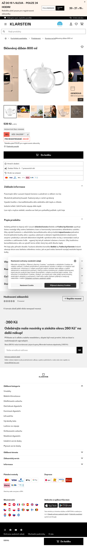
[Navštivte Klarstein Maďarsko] (9, 509)
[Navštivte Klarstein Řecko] (18, 515)
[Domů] (8, 38)
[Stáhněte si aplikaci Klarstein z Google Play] (65, 505)
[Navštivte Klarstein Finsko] (32, 509)
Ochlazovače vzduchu (13, 431)
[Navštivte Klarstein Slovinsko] (14, 515)
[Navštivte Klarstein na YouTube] (15, 530)
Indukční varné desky (13, 441)
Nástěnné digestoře (12, 436)
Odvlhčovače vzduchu (13, 401)
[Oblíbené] (76, 24)
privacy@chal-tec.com (12, 362)
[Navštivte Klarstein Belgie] (36, 509)
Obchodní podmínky (36, 534)
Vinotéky (7, 391)
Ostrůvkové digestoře (13, 406)
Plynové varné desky (12, 446)
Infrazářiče (8, 416)
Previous (7, 78)
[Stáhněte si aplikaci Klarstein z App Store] (51, 505)
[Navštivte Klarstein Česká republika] (5, 509)
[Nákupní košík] (81, 24)
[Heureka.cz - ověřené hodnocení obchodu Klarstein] (60, 24)
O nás (51, 534)
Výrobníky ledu (10, 421)
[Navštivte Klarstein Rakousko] (9, 504)
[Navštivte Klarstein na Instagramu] (5, 530)
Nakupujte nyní (60, 8)
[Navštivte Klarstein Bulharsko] (27, 509)
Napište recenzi (73, 298)
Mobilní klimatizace (12, 396)
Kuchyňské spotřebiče (19, 38)
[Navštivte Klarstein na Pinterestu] (21, 530)
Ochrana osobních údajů (12, 357)
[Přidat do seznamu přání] (82, 47)
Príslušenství (36, 38)
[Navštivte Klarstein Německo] (5, 504)
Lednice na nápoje (11, 426)
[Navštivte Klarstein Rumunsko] (23, 509)
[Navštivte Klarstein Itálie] (23, 504)
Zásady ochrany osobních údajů (58, 514)
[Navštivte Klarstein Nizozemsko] (5, 515)
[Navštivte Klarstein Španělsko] (27, 504)
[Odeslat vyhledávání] (4, 31)
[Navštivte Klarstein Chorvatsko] (18, 509)
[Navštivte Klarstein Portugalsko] (9, 515)
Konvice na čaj (50, 38)
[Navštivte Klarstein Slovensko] (36, 504)
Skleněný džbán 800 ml (64, 38)
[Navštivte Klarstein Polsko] (14, 509)
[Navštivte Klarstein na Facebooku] (10, 530)
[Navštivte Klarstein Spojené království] (32, 504)
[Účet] (71, 24)
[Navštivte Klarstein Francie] (18, 504)
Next (80, 78)
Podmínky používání (75, 514)
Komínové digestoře (12, 411)
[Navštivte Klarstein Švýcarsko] (14, 504)
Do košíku (45, 155)
